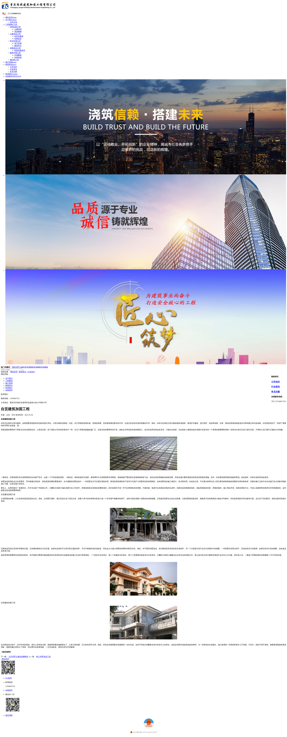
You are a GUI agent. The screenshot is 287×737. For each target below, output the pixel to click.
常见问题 (13, 72)
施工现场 (10, 62)
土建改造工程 (15, 34)
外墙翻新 (18, 55)
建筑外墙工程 (15, 53)
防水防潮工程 (15, 41)
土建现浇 (18, 29)
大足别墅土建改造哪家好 (18, 657)
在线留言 (13, 76)
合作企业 (13, 22)
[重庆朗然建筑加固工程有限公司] (28, 9)
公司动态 (13, 67)
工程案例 (11, 24)
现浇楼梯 (18, 31)
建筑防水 (18, 46)
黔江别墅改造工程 (43, 657)
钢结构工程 (14, 60)
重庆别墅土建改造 (19, 367)
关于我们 (10, 20)
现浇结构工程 (15, 27)
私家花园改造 (19, 50)
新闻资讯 (10, 64)
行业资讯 (13, 69)
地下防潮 (18, 43)
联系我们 (11, 74)
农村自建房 (18, 36)
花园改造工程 (15, 48)
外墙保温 (18, 57)
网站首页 (10, 17)
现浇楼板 (30, 367)
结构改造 (18, 39)
